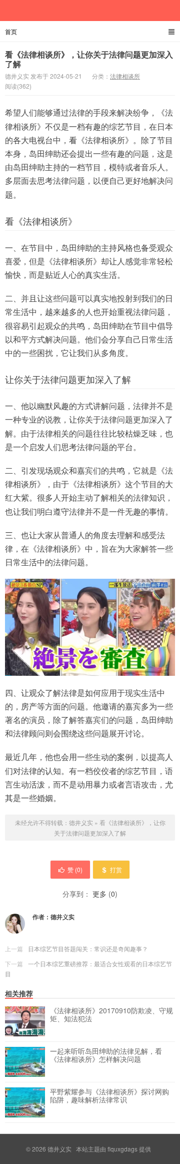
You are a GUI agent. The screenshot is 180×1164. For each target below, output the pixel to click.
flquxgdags (123, 1148)
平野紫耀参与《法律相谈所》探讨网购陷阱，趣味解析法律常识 (109, 1095)
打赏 (116, 869)
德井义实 (81, 822)
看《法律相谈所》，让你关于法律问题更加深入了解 (89, 59)
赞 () (75, 869)
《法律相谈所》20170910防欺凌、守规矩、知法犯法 (111, 1014)
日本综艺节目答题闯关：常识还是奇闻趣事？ (88, 948)
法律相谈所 (125, 76)
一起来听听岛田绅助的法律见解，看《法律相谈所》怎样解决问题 (106, 1055)
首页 (11, 31)
